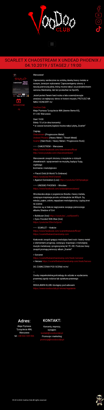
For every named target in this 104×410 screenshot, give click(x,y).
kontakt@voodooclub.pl (52, 333)
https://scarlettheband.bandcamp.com (51, 234)
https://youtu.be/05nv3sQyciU (47, 222)
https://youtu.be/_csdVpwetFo (64, 215)
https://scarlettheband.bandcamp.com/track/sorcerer (58, 258)
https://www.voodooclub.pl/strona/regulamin (54, 288)
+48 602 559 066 (26, 336)
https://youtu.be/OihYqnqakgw (74, 180)
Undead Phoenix (41, 137)
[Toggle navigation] (52, 44)
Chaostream (39, 134)
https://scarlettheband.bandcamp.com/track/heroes (66, 261)
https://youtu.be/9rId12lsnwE (47, 176)
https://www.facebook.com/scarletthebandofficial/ (57, 231)
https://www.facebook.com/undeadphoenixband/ (56, 188)
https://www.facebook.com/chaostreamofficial (55, 149)
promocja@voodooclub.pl (52, 339)
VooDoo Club (39, 107)
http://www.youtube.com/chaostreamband (53, 153)
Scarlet (36, 141)
